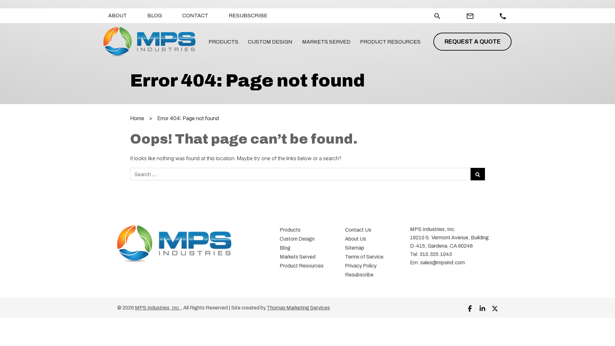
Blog (154, 15)
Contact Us (358, 230)
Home (137, 118)
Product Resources (390, 42)
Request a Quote (473, 41)
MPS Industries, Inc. (158, 307)
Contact (195, 15)
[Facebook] (470, 308)
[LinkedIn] (482, 308)
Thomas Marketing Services (298, 307)
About (117, 15)
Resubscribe (248, 15)
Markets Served (326, 42)
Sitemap (354, 248)
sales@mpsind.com (442, 262)
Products (223, 42)
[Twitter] (495, 308)
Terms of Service (364, 257)
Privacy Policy (361, 265)
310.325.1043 (436, 254)
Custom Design (270, 42)
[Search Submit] (478, 174)
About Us (355, 239)
